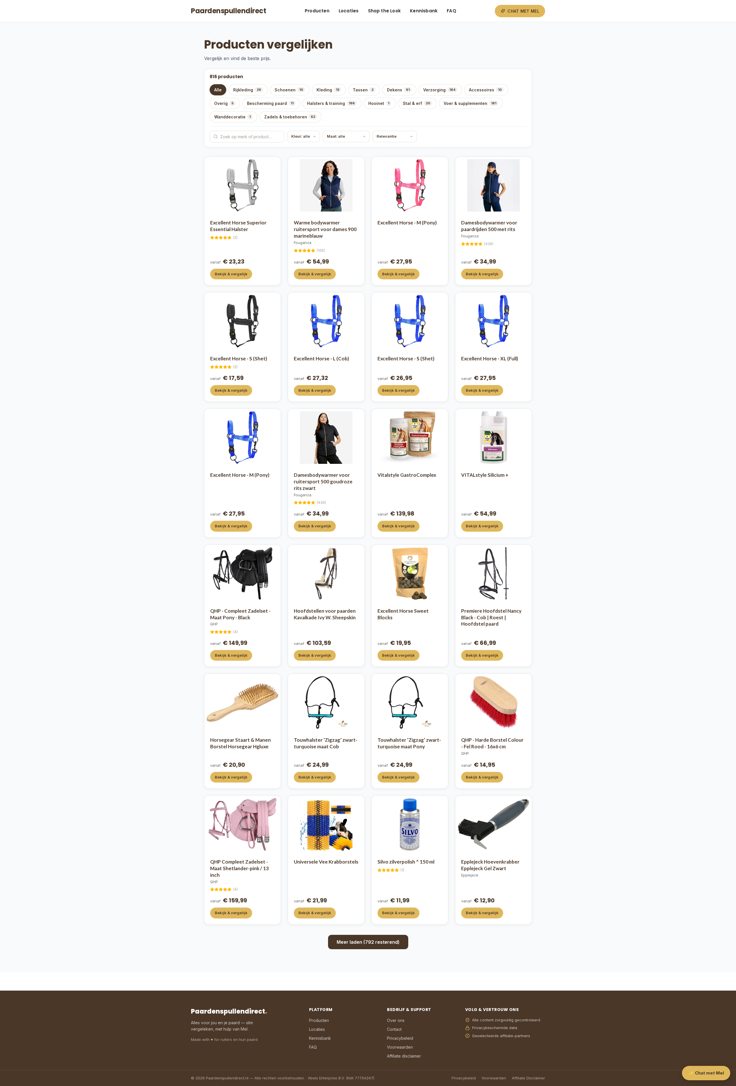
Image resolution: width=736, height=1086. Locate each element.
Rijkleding (247, 89)
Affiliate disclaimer (404, 1056)
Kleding (328, 89)
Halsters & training (331, 103)
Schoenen (289, 89)
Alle (218, 89)
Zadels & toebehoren (289, 116)
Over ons (396, 1020)
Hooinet (378, 103)
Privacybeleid (400, 1038)
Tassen (363, 89)
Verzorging (439, 89)
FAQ (451, 11)
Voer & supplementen (470, 103)
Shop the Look (384, 11)
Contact (394, 1029)
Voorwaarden (400, 1047)
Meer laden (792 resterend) (368, 942)
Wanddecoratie (232, 116)
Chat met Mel (523, 11)
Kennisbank (424, 11)
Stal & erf (416, 103)
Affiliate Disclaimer (528, 1078)
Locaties (349, 11)
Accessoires (485, 89)
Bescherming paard (270, 103)
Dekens (398, 89)
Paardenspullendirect (228, 11)
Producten (317, 11)
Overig (223, 103)
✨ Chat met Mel (706, 1073)
